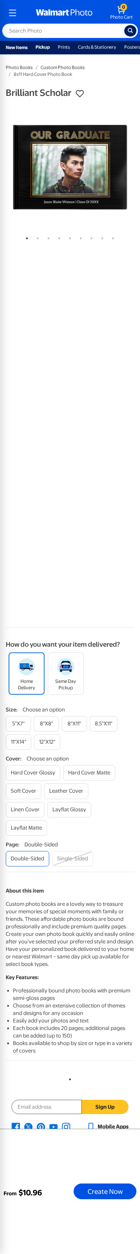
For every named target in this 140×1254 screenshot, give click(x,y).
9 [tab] (111, 236)
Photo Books (19, 67)
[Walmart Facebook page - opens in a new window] (15, 1126)
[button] (79, 94)
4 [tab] (57, 236)
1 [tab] (25, 236)
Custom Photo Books (63, 67)
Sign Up (105, 1107)
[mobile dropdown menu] (12, 12)
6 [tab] (79, 236)
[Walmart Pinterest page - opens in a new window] (41, 1126)
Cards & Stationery (97, 47)
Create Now (105, 1191)
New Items (17, 47)
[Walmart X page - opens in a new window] (28, 1126)
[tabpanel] (70, 167)
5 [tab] (68, 236)
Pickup (43, 47)
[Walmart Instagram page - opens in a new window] (66, 1126)
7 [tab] (90, 236)
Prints (64, 47)
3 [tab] (47, 236)
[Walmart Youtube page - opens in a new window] (53, 1126)
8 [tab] (100, 236)
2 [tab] (36, 236)
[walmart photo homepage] (64, 12)
